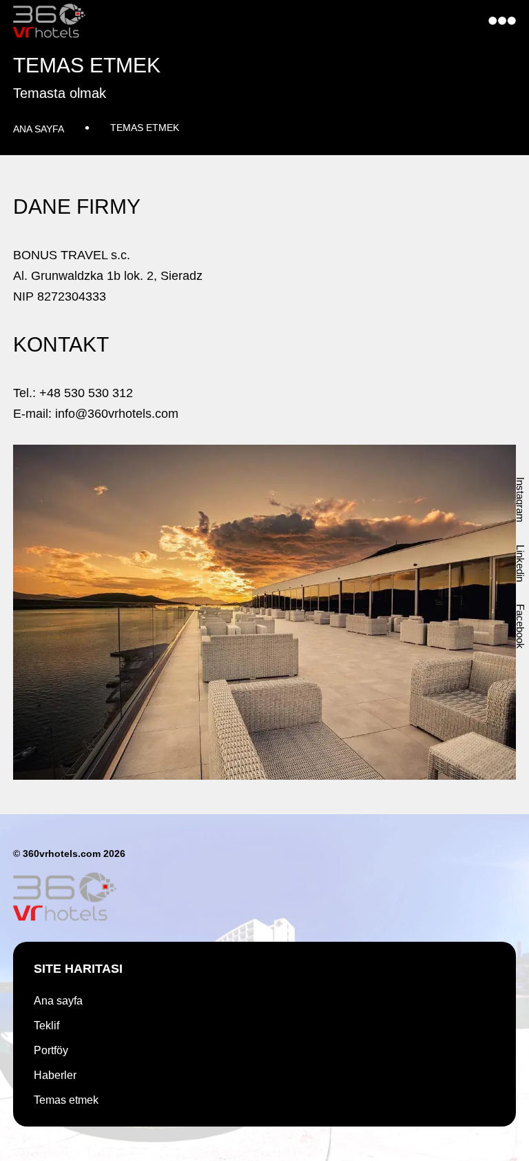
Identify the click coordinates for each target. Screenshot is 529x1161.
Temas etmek (144, 127)
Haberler (55, 1075)
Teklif (46, 1025)
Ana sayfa (38, 128)
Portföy (51, 1050)
